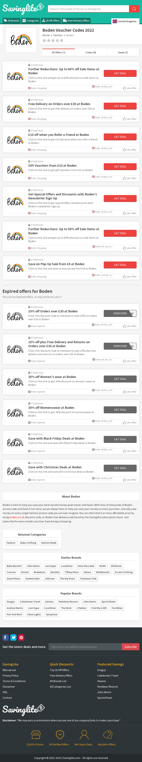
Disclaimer (9, 686)
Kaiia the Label (86, 565)
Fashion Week (48, 542)
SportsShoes (108, 601)
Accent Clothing (123, 572)
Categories (32, 20)
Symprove (51, 614)
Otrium (25, 572)
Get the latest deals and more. (24, 647)
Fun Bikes (117, 608)
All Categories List (60, 686)
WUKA (102, 565)
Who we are (9, 670)
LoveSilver (67, 565)
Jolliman (50, 578)
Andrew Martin (15, 608)
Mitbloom (116, 565)
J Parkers (81, 608)
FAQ (5, 692)
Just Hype (50, 565)
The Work (66, 608)
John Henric (33, 565)
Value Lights (34, 614)
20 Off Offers (53, 20)
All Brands (13, 20)
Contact (7, 697)
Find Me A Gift (99, 608)
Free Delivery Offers (78, 20)
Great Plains (13, 578)
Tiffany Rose (71, 572)
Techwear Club (88, 578)
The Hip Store (67, 578)
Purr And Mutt (14, 614)
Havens (49, 601)
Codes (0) (91, 52)
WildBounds (103, 572)
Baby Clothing (28, 542)
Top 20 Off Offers (59, 670)
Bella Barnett (14, 565)
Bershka (55, 572)
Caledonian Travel (30, 601)
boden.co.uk (17, 517)
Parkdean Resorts (68, 601)
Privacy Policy (10, 675)
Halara (87, 572)
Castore (11, 572)
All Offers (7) (58, 52)
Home (46, 35)
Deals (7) (123, 52)
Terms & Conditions (14, 681)
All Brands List (58, 681)
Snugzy (11, 601)
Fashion (58, 35)
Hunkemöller (32, 578)
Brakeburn (39, 572)
